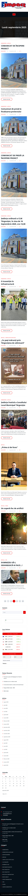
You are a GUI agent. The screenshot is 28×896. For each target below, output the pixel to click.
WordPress (11, 894)
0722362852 (5, 815)
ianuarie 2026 (6, 724)
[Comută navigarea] (14, 14)
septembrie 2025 (7, 736)
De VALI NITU (3, 51)
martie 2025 (6, 755)
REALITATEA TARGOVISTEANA (8, 874)
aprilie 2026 (6, 714)
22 (2, 785)
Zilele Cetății (6, 691)
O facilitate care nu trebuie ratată (10, 681)
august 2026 (6, 702)
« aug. (3, 793)
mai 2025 (5, 749)
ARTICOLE (9, 43)
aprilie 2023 (6, 765)
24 (9, 785)
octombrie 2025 (7, 733)
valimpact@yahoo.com (7, 813)
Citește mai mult (6, 99)
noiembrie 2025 (7, 730)
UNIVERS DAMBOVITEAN (7, 887)
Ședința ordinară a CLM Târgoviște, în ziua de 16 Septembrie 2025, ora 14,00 (13, 221)
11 (13, 781)
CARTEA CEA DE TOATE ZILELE (10, 337)
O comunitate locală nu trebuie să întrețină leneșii (13, 684)
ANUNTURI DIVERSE (6, 854)
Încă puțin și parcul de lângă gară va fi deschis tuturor (12, 823)
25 (13, 785)
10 (9, 781)
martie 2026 (6, 717)
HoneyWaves (18, 894)
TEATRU (6, 505)
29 (2, 788)
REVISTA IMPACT (5, 877)
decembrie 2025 (7, 727)
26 (16, 785)
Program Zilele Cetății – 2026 (9, 687)
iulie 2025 (5, 743)
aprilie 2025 (6, 752)
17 (9, 783)
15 (2, 783)
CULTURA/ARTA (5, 862)
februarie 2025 (6, 758)
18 (13, 783)
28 (23, 785)
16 (5, 783)
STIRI (6, 559)
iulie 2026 (5, 705)
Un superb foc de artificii (12, 508)
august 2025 (6, 739)
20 (20, 783)
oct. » (6, 793)
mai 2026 (5, 711)
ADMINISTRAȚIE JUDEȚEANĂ (7, 852)
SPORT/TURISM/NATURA (7, 879)
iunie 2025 (6, 746)
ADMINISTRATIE (3, 43)
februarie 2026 (6, 721)
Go (24, 612)
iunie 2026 (6, 708)
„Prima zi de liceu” (9, 447)
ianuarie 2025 (6, 762)
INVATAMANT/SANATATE (7, 867)
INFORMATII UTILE (5, 864)
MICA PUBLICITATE (6, 869)
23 (5, 785)
